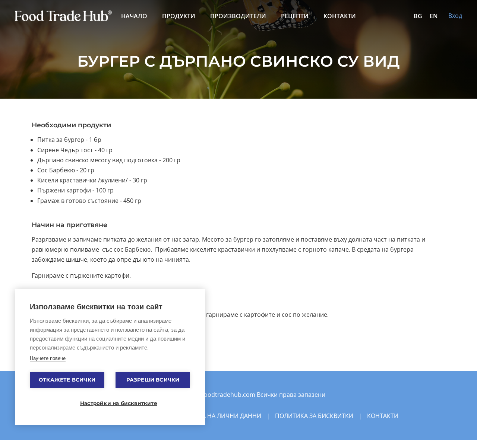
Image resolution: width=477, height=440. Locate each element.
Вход (455, 16)
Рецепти (295, 16)
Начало (134, 16)
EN (434, 16)
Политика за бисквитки (314, 416)
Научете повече (48, 358)
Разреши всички (153, 380)
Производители (238, 16)
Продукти (178, 16)
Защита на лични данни (221, 416)
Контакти (339, 16)
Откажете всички (67, 380)
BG (418, 16)
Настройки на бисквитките (113, 403)
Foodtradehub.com (229, 394)
